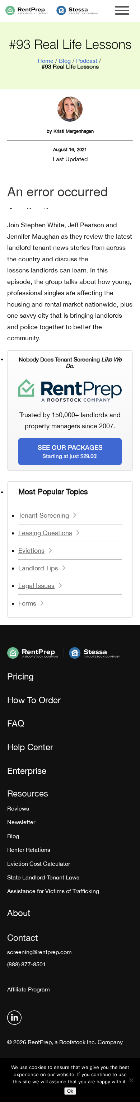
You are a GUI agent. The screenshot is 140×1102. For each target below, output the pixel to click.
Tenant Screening (43, 515)
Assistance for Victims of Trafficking (53, 891)
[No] (131, 1080)
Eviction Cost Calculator (38, 863)
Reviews (18, 808)
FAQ (15, 723)
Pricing (20, 676)
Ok (70, 1091)
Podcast (86, 60)
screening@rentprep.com (39, 952)
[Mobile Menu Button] (122, 11)
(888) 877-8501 (26, 964)
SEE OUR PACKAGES (70, 451)
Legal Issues (36, 585)
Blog (65, 60)
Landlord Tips (38, 568)
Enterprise (26, 771)
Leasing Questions (45, 533)
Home (45, 60)
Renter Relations (28, 849)
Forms (27, 603)
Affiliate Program (28, 989)
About (19, 913)
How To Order (34, 700)
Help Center (30, 747)
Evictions (31, 550)
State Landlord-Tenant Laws (43, 877)
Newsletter (21, 822)
